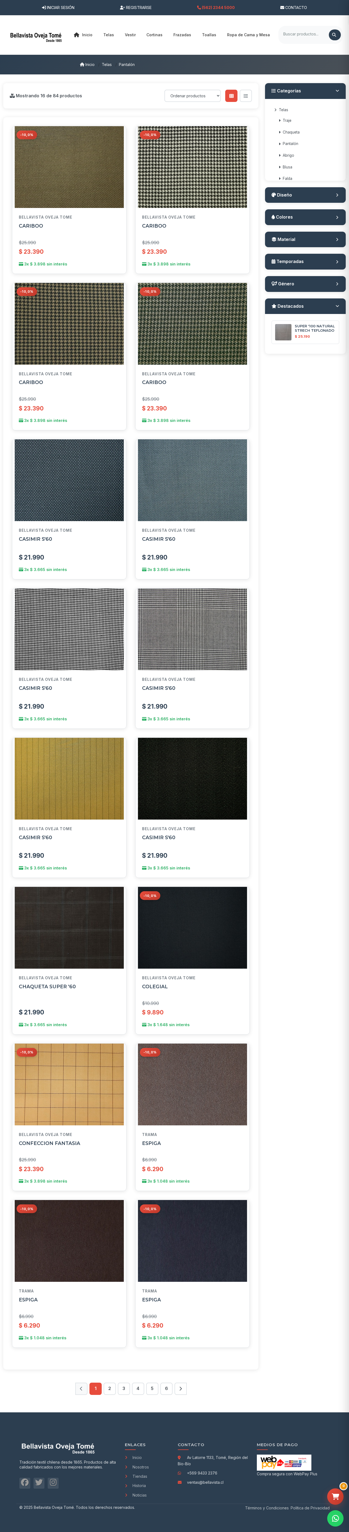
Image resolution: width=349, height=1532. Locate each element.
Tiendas (140, 1476)
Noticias (140, 1495)
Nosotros (141, 1467)
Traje (287, 120)
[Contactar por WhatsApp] (335, 1518)
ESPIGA (151, 1143)
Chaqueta (291, 132)
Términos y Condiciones (267, 1508)
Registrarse (138, 7)
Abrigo (288, 155)
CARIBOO (31, 226)
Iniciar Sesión (60, 7)
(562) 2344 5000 (218, 7)
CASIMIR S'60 (35, 539)
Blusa (287, 167)
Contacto (295, 7)
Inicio (87, 34)
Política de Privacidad (310, 1508)
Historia (139, 1485)
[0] (335, 1496)
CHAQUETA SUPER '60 (47, 986)
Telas (107, 64)
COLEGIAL (155, 986)
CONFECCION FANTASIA (49, 1143)
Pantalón (127, 64)
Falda (287, 178)
